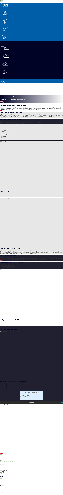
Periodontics (4, 56)
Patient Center (4, 71)
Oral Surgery (4, 23)
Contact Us (2, 78)
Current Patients (3, 82)
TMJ (0, 479)
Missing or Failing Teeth (5, 26)
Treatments (2, 46)
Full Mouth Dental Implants (5, 5)
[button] (1, 101)
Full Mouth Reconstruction (7, 55)
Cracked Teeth (4, 29)
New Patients (2, 81)
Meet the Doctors (4, 37)
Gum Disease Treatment (6, 57)
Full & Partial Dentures (6, 11)
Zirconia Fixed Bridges (5, 45)
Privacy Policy (1, 490)
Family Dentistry (5, 48)
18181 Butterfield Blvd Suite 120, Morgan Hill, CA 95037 (7, 461)
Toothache (4, 30)
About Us (4, 36)
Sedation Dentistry (4, 62)
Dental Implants (3, 3)
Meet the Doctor (2, 487)
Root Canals (5, 12)
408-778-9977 (6, 464)
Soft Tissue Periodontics (6, 19)
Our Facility (4, 34)
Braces (4, 21)
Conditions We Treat (3, 64)
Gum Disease (4, 69)
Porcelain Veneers (6, 53)
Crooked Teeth (4, 28)
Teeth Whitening (5, 54)
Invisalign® (5, 22)
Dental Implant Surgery (5, 4)
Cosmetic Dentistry (5, 14)
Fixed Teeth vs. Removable (5, 6)
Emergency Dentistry (5, 63)
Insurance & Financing (5, 72)
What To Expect (3, 70)
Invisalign (1, 478)
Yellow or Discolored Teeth (5, 27)
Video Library (4, 38)
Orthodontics (4, 20)
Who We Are (2, 35)
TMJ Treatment (5, 13)
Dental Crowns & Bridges (6, 10)
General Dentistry (4, 47)
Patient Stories (4, 39)
